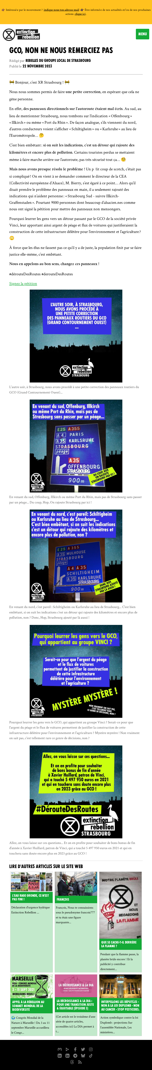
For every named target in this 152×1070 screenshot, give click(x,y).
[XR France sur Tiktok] (91, 1055)
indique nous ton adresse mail (61, 10)
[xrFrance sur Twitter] (83, 1049)
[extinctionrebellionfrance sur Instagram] (91, 1049)
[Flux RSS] (80, 1061)
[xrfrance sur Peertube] (67, 1049)
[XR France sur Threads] (72, 1061)
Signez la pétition (23, 283)
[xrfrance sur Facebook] (75, 1049)
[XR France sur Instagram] (75, 1055)
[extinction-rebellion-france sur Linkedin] (59, 1055)
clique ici (80, 14)
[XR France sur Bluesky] (83, 1055)
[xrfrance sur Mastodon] (59, 1049)
